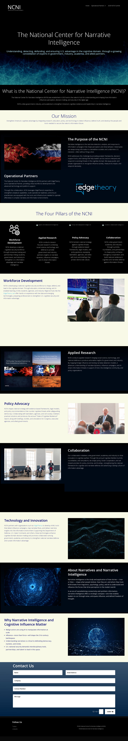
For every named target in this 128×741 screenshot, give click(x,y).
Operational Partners (97, 6)
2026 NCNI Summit (114, 6)
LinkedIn (15, 729)
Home (87, 6)
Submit (109, 711)
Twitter (14, 726)
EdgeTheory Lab (9, 293)
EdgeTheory (38, 525)
